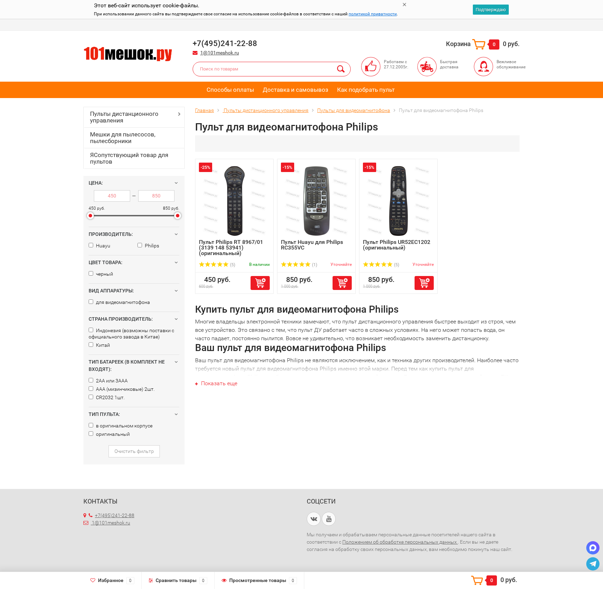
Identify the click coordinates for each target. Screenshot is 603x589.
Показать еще (218, 383)
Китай (102, 345)
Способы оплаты (230, 89)
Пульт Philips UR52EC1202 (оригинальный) (396, 245)
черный (104, 274)
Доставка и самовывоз (295, 89)
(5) (232, 264)
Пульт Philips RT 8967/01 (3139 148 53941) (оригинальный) (231, 247)
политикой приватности (373, 14)
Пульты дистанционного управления (124, 117)
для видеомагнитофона (122, 302)
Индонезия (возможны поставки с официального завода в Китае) (131, 334)
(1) (314, 264)
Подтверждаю (491, 9)
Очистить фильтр (134, 451)
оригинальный (112, 434)
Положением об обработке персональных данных (400, 542)
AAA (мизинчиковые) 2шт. (125, 389)
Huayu (102, 245)
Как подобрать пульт (366, 89)
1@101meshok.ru (219, 52)
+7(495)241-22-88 (114, 515)
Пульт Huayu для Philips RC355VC (312, 245)
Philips (151, 245)
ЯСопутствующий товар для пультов (129, 158)
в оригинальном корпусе (123, 425)
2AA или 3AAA (111, 380)
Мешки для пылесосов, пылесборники (122, 137)
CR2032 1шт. (110, 397)
